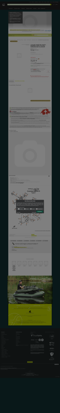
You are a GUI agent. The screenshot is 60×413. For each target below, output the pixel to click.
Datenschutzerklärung (19, 207)
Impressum (23, 207)
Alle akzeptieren (40, 211)
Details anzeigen (18, 212)
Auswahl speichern (34, 212)
